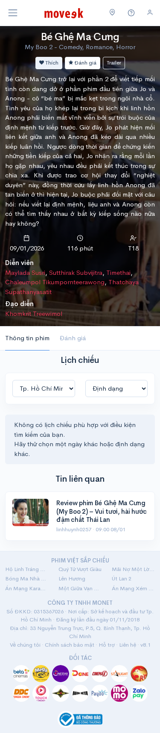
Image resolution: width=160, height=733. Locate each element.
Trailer (114, 62)
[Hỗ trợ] (131, 13)
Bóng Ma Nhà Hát (26, 578)
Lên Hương (71, 578)
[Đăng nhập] (150, 13)
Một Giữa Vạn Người (80, 588)
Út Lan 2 (121, 578)
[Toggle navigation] (13, 13)
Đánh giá (84, 62)
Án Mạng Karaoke (26, 588)
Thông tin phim (27, 338)
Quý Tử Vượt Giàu (80, 569)
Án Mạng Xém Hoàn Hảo (133, 588)
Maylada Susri (25, 272)
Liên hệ (127, 644)
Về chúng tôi (25, 644)
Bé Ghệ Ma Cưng (80, 36)
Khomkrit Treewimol (33, 313)
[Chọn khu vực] (112, 13)
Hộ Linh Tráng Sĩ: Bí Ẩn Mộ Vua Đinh (26, 569)
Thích (51, 62)
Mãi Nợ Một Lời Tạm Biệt (133, 569)
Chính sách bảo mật (69, 644)
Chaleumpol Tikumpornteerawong (55, 282)
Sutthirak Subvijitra (75, 272)
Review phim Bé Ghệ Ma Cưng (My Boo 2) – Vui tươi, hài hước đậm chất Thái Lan (101, 511)
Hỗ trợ (107, 644)
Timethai (118, 272)
